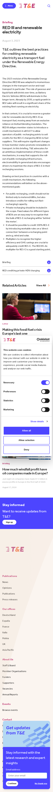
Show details (37, 421)
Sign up (9, 522)
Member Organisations (14, 671)
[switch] (45, 391)
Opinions (7, 587)
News (5, 582)
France (5, 626)
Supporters (8, 682)
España (6, 620)
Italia (4, 632)
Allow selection (27, 440)
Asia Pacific (8, 650)
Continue (12, 783)
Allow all (26, 430)
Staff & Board (8, 665)
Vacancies (7, 688)
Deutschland (8, 615)
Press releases (10, 599)
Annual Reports (10, 694)
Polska (5, 638)
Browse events (10, 710)
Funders (6, 677)
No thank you (41, 783)
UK (3, 644)
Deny (26, 449)
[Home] (27, 5)
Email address (13, 769)
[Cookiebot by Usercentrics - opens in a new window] (37, 340)
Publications (8, 593)
